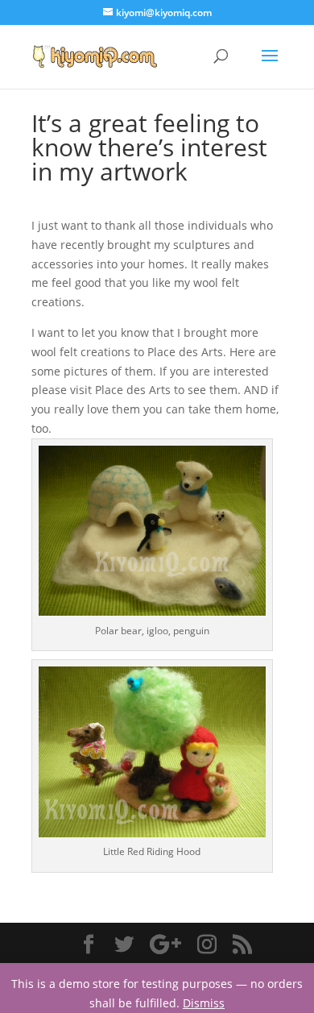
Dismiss (204, 1003)
